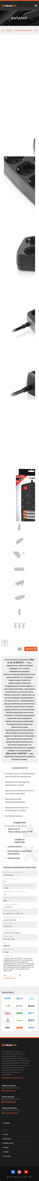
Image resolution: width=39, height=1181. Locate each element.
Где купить (7, 1139)
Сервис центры (13, 858)
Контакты (7, 1156)
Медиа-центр (9, 1143)
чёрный (6, 946)
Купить (30, 649)
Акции (6, 1147)
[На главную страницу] (3, 30)
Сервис (6, 1152)
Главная (7, 1123)
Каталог (7, 1130)
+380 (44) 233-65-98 (12, 1088)
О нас (6, 1134)
